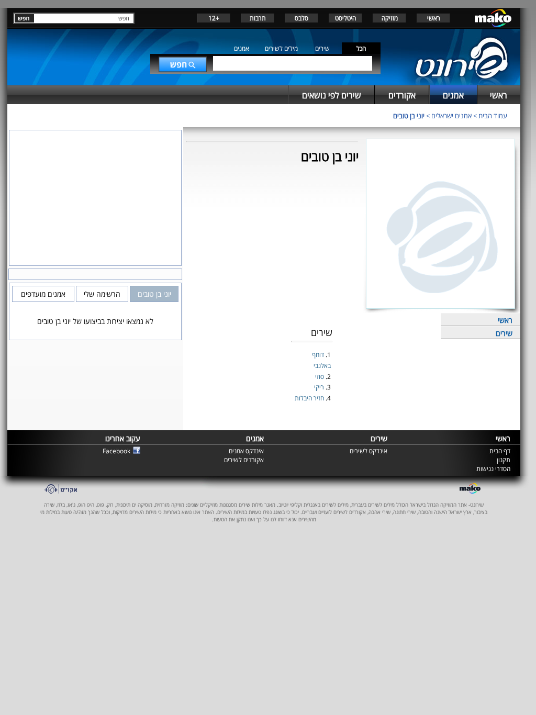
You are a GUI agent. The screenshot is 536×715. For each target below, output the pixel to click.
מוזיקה (390, 18)
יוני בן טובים (409, 115)
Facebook (116, 450)
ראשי (433, 18)
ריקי (320, 387)
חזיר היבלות (310, 398)
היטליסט (345, 18)
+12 (213, 18)
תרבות (258, 18)
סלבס (301, 18)
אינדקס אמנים (246, 450)
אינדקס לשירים (368, 450)
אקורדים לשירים (244, 459)
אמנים (241, 48)
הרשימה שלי (102, 294)
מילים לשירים (281, 48)
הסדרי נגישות (493, 468)
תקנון (503, 459)
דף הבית (499, 450)
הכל (361, 48)
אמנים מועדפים (43, 294)
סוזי (320, 376)
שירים (322, 48)
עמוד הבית (492, 115)
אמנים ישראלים (451, 115)
